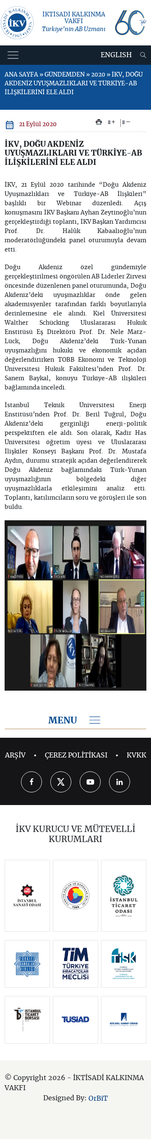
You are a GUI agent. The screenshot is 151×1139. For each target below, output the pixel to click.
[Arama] (143, 55)
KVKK (136, 755)
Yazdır (98, 122)
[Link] (27, 895)
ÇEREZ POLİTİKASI (76, 755)
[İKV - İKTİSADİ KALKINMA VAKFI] (17, 22)
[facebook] (31, 781)
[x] (60, 781)
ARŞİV (15, 755)
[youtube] (90, 781)
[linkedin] (119, 781)
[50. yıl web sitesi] (130, 22)
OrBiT (98, 1098)
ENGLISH (116, 55)
